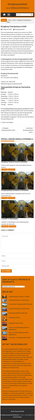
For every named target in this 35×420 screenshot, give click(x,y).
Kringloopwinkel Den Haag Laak (18, 313)
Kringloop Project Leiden (16, 323)
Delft (14, 20)
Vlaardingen (5, 226)
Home (10, 20)
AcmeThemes (17, 417)
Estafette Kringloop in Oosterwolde (19, 308)
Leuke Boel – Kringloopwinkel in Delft (28, 130)
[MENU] (8, 14)
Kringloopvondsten (14, 317)
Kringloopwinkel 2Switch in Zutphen (19, 296)
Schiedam (4, 169)
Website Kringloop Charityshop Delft (11, 84)
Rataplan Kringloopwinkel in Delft (8, 129)
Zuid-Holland (9, 122)
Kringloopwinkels (17, 4)
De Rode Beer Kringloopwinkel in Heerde (20, 304)
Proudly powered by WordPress (10, 415)
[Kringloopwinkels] (4, 14)
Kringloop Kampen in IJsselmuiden (19, 300)
